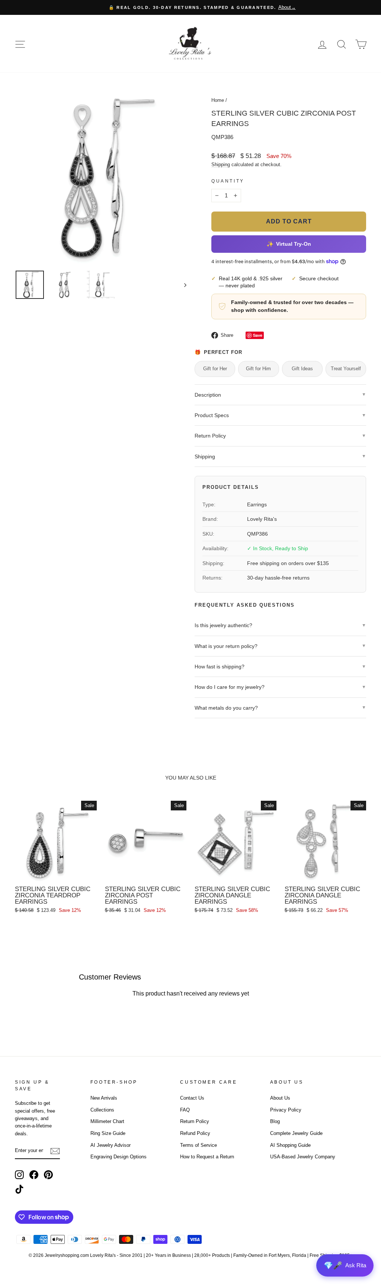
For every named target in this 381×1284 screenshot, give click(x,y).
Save (257, 335)
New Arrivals (103, 1098)
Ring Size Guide (107, 1133)
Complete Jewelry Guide (296, 1133)
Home (217, 100)
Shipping (220, 164)
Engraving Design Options (118, 1156)
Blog (275, 1121)
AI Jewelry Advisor (110, 1145)
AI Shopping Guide (290, 1145)
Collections (102, 1110)
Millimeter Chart (107, 1121)
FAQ (185, 1110)
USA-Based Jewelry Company (302, 1156)
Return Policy (194, 1121)
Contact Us (192, 1098)
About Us (280, 1098)
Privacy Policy (285, 1110)
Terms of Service (198, 1145)
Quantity (227, 181)
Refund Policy (195, 1133)
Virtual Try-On (288, 244)
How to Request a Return (207, 1156)
